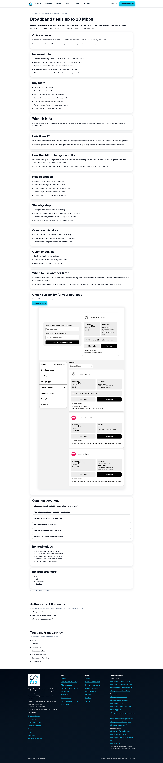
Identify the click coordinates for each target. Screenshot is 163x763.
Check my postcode (40, 303)
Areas (76, 4)
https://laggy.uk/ (115, 710)
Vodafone (39, 584)
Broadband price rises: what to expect (49, 559)
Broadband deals (39, 13)
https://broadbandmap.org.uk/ (120, 722)
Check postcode (127, 4)
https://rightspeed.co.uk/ (118, 697)
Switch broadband (34, 726)
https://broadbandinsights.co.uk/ (121, 719)
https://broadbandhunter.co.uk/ (121, 684)
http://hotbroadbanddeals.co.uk (121, 688)
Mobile (114, 4)
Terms (87, 701)
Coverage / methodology (40, 658)
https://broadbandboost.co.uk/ (121, 706)
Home (32, 13)
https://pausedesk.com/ (118, 725)
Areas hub (64, 695)
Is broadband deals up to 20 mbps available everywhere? (56, 506)
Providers (86, 4)
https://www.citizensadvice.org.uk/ (44, 615)
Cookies (88, 698)
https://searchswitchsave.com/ (36, 706)
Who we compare (67, 685)
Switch (58, 4)
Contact (35, 644)
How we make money (39, 654)
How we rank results (92, 682)
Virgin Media (40, 581)
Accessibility (36, 661)
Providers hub (66, 698)
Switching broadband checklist (46, 561)
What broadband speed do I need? (48, 551)
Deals (39, 4)
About (34, 640)
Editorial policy (37, 647)
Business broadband (35, 738)
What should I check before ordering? (48, 536)
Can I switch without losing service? (48, 530)
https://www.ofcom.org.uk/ (41, 612)
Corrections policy (38, 651)
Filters (47, 13)
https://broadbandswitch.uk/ (120, 691)
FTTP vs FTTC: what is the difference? (49, 554)
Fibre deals (32, 719)
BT (37, 576)
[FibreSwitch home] (30, 3)
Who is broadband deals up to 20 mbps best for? (52, 512)
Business (48, 4)
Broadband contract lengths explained (49, 556)
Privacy (88, 695)
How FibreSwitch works (69, 701)
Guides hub (65, 691)
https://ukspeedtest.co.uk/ (119, 700)
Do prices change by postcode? (46, 524)
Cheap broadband (34, 722)
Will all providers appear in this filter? (48, 518)
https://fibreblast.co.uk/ (118, 734)
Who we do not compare (69, 688)
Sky (37, 579)
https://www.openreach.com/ (42, 619)
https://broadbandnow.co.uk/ (120, 681)
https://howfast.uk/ (116, 703)
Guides (67, 4)
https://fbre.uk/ (115, 743)
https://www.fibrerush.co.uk (120, 731)
